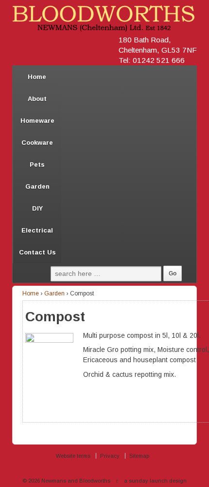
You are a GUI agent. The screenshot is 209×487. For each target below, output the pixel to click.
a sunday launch (146, 481)
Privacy (110, 456)
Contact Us (37, 252)
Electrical (37, 230)
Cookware (37, 142)
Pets (37, 164)
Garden (37, 186)
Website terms (73, 456)
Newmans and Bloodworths (76, 481)
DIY (37, 208)
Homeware (37, 120)
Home (37, 76)
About (37, 98)
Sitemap (139, 456)
